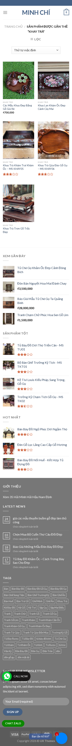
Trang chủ (13, 26)
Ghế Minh (37, 601)
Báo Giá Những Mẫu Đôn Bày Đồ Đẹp (38, 546)
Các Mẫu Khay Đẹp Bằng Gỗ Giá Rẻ (17, 107)
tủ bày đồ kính (43, 638)
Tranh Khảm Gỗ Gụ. (14, 626)
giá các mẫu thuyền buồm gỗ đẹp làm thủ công (39, 520)
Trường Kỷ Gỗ (59, 632)
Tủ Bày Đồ (27, 638)
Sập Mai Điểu (57, 607)
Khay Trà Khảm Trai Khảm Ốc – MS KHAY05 (18, 167)
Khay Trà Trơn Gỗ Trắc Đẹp (16, 230)
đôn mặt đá (23, 657)
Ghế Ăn (50, 601)
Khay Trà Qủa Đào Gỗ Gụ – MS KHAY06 (52, 167)
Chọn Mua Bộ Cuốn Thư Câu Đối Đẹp (37, 534)
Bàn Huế (8, 601)
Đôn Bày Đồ (21, 651)
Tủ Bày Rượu (11, 638)
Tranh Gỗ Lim (11, 620)
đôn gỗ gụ (9, 657)
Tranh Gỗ (34, 613)
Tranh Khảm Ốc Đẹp (39, 626)
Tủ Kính (38, 645)
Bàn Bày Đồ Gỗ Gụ (37, 588)
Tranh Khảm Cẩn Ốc (49, 620)
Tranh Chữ (20, 613)
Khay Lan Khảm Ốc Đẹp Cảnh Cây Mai (51, 107)
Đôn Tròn (48, 651)
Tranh (7, 613)
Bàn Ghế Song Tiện (14, 595)
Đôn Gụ (35, 651)
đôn (58, 651)
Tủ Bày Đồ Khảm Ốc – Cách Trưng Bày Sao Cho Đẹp (38, 560)
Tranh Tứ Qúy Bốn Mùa (35, 632)
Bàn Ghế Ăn (59, 595)
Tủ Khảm (9, 645)
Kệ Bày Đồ (9, 607)
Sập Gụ (43, 607)
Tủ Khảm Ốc (24, 645)
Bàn (6, 588)
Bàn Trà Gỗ (23, 601)
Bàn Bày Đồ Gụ (58, 588)
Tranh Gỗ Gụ (50, 613)
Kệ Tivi (32, 607)
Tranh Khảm (28, 620)
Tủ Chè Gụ (60, 638)
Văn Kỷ (8, 651)
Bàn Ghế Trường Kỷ (38, 595)
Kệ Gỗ (21, 607)
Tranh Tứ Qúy (12, 632)
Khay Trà (62, 601)
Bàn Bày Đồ (18, 588)
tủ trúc (62, 645)
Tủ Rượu (50, 645)
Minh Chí (36, 12)
